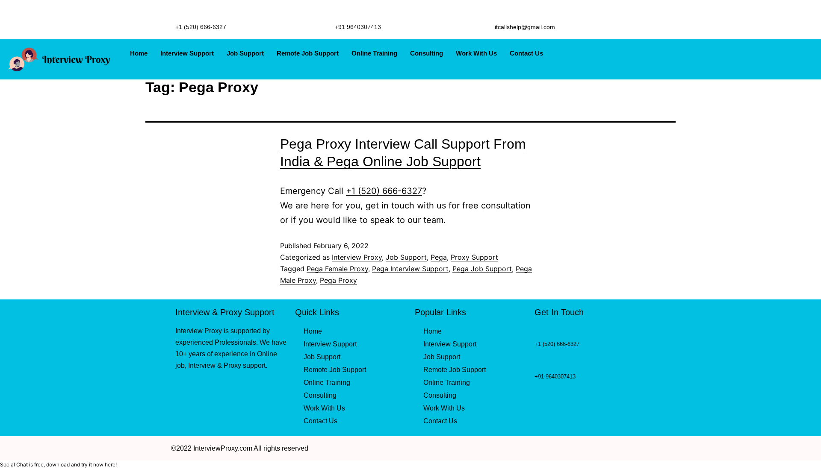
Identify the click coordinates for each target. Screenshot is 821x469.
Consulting (426, 53)
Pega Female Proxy (337, 268)
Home (139, 53)
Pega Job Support (482, 268)
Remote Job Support (308, 53)
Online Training (374, 53)
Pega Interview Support (410, 268)
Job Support (245, 53)
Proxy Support (474, 257)
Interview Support (187, 53)
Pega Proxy (338, 280)
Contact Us (526, 53)
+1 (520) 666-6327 (384, 191)
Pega (439, 257)
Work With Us (476, 53)
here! (111, 464)
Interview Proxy (357, 257)
